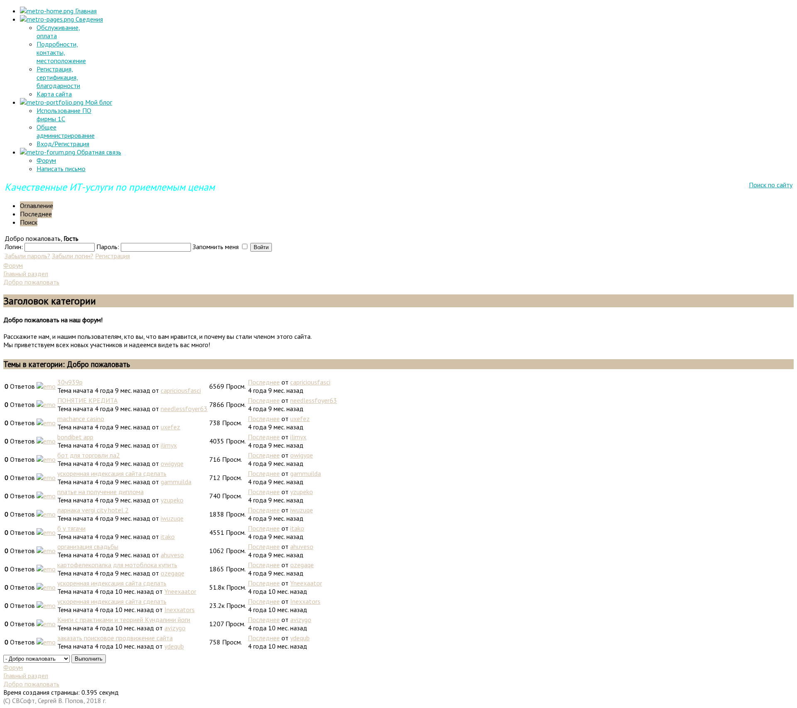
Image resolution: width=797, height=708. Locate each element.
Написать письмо (61, 168)
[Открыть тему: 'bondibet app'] (46, 441)
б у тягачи (71, 528)
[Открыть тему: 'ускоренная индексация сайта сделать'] (46, 477)
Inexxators (179, 609)
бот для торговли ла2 (88, 455)
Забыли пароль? (27, 256)
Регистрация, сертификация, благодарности (58, 77)
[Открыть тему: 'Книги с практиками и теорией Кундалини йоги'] (46, 624)
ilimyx (169, 445)
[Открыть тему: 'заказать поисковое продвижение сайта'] (46, 642)
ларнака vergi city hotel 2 (93, 510)
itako (168, 536)
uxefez (170, 427)
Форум (46, 160)
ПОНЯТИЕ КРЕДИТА (87, 400)
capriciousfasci (181, 390)
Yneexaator (180, 591)
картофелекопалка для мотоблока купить (117, 565)
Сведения (88, 19)
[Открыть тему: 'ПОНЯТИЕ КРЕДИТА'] (46, 404)
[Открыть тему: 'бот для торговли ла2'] (46, 459)
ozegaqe (172, 573)
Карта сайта (54, 94)
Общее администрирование (66, 131)
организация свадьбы (87, 546)
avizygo (175, 628)
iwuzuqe (172, 518)
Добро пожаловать (31, 282)
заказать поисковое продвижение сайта (115, 638)
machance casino (80, 418)
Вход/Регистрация (63, 144)
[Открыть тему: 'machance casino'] (46, 423)
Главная (85, 11)
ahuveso (172, 555)
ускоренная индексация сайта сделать (111, 473)
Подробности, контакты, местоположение (61, 52)
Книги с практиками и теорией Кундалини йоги (123, 619)
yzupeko (172, 500)
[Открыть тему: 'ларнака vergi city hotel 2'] (46, 514)
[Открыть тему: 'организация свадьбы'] (46, 550)
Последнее (264, 382)
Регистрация (112, 256)
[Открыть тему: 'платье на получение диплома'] (46, 496)
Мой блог (97, 102)
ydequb (174, 646)
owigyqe (172, 463)
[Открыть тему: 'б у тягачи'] (46, 532)
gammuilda (176, 482)
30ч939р (70, 382)
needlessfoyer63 (184, 408)
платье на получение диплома (100, 492)
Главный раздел (25, 273)
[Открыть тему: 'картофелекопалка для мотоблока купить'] (46, 569)
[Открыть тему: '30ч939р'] (46, 386)
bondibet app (75, 437)
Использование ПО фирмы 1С (64, 114)
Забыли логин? (72, 256)
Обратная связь (98, 152)
